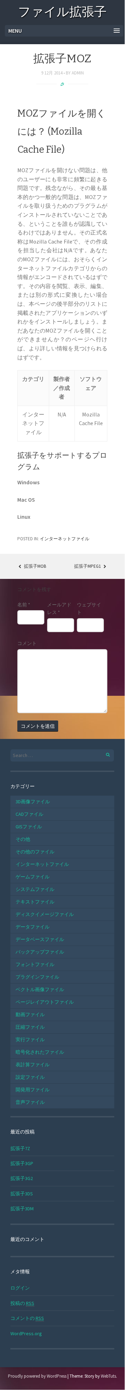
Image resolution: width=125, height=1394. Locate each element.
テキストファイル (35, 902)
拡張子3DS (21, 1193)
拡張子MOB (34, 566)
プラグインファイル (37, 977)
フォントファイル (35, 964)
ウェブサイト (89, 608)
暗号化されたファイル (40, 1052)
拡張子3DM (22, 1208)
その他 (23, 839)
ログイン (20, 1288)
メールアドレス (59, 608)
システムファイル (35, 889)
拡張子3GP (21, 1163)
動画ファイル (30, 1014)
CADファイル (29, 814)
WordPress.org (26, 1333)
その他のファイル (35, 852)
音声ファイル (30, 1102)
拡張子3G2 (21, 1178)
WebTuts (108, 1376)
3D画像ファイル (33, 801)
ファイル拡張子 (62, 13)
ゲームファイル (33, 877)
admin (78, 73)
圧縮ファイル (30, 1027)
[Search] (104, 753)
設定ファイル (30, 1077)
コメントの (27, 1318)
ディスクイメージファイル (45, 914)
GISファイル (29, 826)
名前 (23, 605)
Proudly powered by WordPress (37, 1376)
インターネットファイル (64, 539)
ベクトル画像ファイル (40, 989)
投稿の (22, 1303)
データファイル (33, 927)
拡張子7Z (20, 1148)
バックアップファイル (40, 952)
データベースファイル (40, 939)
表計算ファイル (33, 1064)
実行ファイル (30, 1039)
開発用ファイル (33, 1089)
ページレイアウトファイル (45, 1002)
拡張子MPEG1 (88, 566)
